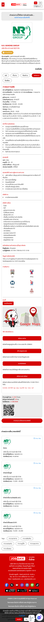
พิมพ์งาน (25, 75)
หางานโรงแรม (7, 548)
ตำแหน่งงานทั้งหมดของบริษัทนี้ (22, 420)
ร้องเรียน (7, 80)
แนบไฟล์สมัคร (22, 363)
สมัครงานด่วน (22, 338)
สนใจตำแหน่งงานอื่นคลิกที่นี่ (22, 17)
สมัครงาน (36, 75)
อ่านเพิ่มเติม (22, 616)
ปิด (26, 619)
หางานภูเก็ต (21, 543)
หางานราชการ (13, 538)
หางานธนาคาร (34, 543)
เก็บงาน (15, 75)
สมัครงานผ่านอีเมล (22, 376)
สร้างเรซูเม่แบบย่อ (22, 351)
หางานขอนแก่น (8, 543)
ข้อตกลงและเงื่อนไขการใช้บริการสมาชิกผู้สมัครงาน (22, 606)
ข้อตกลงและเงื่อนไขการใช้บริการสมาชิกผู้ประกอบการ (22, 602)
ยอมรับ (19, 619)
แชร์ (6, 75)
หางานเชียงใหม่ (27, 538)
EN (40, 3)
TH (36, 3)
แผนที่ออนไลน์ (8, 303)
